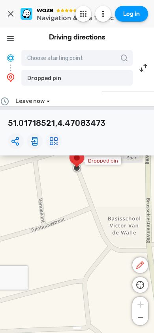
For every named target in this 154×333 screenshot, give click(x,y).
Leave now (30, 101)
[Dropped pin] (76, 162)
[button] (77, 78)
